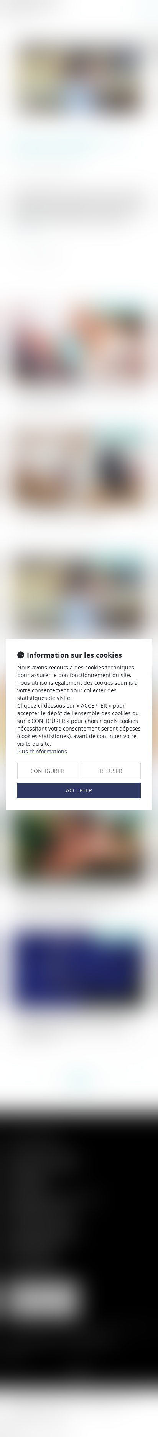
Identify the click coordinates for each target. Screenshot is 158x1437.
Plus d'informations (42, 751)
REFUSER (111, 770)
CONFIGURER (47, 770)
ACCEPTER (79, 790)
